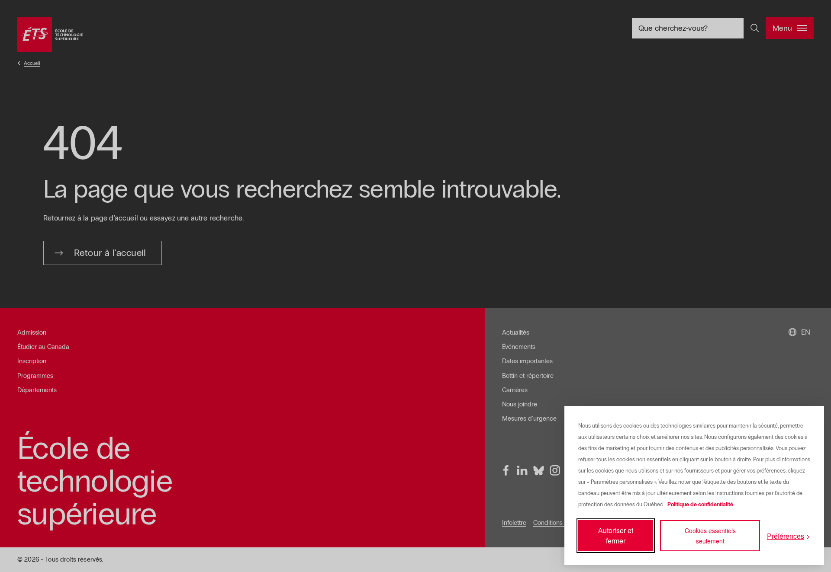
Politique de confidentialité (700, 504)
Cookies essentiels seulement (710, 535)
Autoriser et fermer (615, 535)
